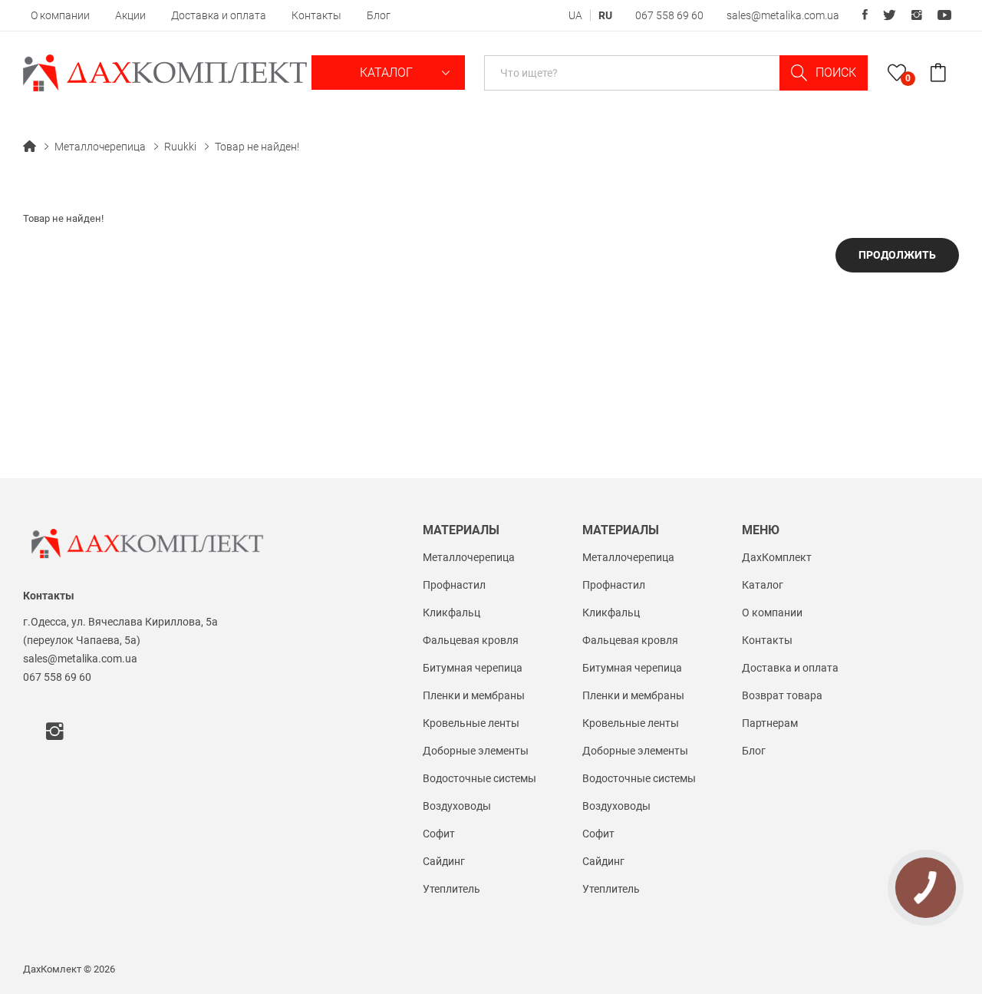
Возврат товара (782, 695)
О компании (60, 15)
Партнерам (770, 723)
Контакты (316, 15)
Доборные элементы (476, 751)
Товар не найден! (257, 146)
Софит (439, 833)
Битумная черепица (472, 668)
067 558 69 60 (669, 15)
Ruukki (180, 146)
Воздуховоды (457, 806)
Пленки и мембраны (474, 695)
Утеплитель (451, 889)
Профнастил (454, 585)
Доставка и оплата (218, 15)
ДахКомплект (777, 557)
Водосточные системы (479, 778)
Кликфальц (451, 612)
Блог (378, 15)
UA (575, 15)
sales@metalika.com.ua (783, 15)
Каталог (388, 72)
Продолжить (897, 255)
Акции (130, 15)
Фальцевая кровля (471, 640)
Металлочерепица (100, 146)
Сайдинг (444, 861)
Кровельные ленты (471, 723)
